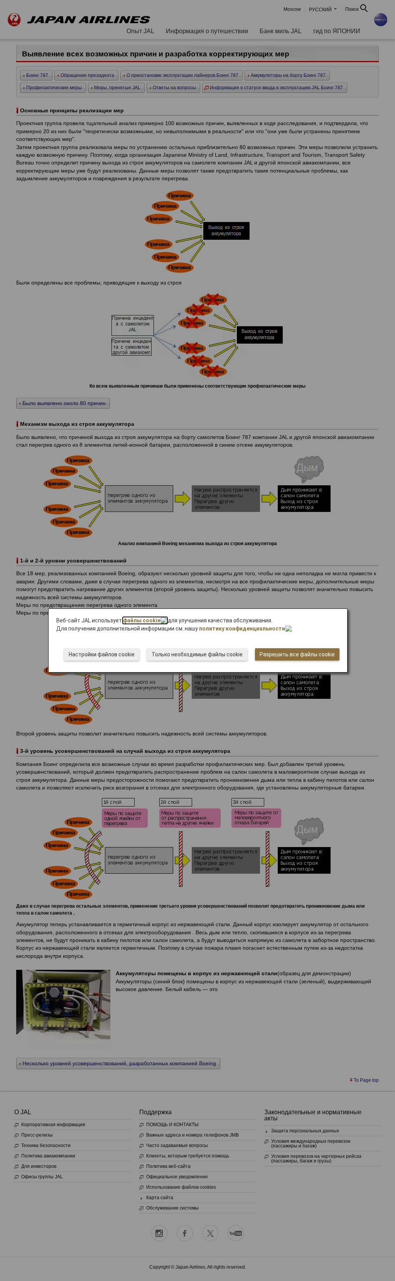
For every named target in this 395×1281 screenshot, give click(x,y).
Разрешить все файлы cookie (297, 654)
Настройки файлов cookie (102, 654)
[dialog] (198, 640)
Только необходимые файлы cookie (197, 654)
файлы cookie (141, 620)
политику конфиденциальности (242, 628)
